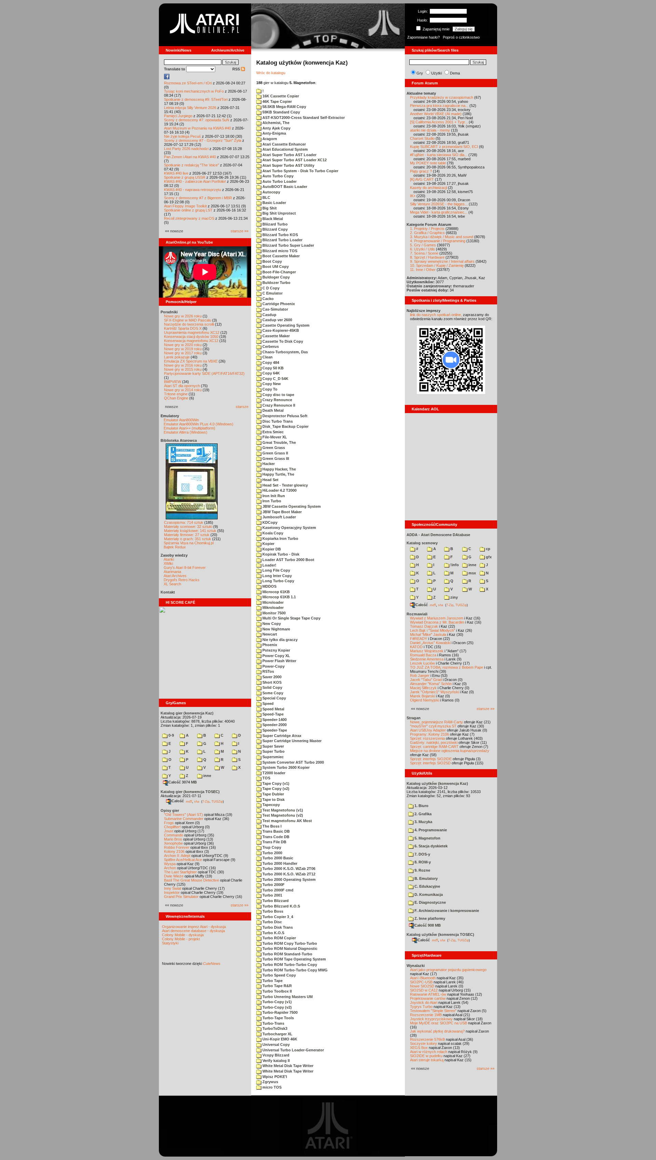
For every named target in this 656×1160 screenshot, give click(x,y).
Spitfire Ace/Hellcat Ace (183, 860)
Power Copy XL (275, 656)
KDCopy (269, 522)
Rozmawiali (417, 614)
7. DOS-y (421, 854)
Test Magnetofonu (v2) (282, 815)
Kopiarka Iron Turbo (279, 538)
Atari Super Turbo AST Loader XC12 (294, 160)
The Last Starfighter (180, 872)
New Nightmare (275, 629)
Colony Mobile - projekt (181, 939)
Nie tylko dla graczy (279, 640)
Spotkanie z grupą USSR (184, 177)
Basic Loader (273, 203)
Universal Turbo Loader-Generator (292, 1050)
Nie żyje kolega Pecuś (182, 136)
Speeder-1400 (274, 720)
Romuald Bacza (423, 655)
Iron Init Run (273, 496)
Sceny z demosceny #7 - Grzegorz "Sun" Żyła (202, 140)
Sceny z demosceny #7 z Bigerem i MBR (198, 198)
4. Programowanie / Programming (437, 241)
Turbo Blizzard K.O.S (280, 906)
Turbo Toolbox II (276, 991)
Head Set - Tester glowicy (284, 485)
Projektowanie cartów (428, 998)
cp (487, 549)
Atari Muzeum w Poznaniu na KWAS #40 (197, 128)
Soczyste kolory (423, 1043)
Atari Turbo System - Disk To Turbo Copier (299, 171)
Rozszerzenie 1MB (426, 1015)
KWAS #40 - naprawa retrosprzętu (192, 190)
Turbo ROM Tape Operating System (293, 959)
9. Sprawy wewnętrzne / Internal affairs (442, 261)
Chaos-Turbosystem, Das (284, 352)
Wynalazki (416, 966)
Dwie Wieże (173, 876)
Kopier (267, 544)
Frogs (169, 823)
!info (454, 565)
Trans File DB (273, 842)
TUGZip (217, 801)
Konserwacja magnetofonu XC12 (191, 341)
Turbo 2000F (273, 885)
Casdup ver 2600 (276, 320)
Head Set (269, 480)
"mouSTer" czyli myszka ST (433, 726)
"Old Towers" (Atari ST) (183, 815)
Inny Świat (172, 888)
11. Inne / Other (423, 270)
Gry (419, 73)
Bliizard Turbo (274, 224)
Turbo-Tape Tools (277, 1018)
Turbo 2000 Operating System (288, 879)
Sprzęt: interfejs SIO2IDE (431, 759)
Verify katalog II (275, 1061)
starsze (242, 407)
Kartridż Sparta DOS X (183, 328)
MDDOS (268, 586)
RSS (236, 69)
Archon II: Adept (177, 856)
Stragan (414, 718)
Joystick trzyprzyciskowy (431, 1019)
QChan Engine (176, 398)
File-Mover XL (274, 437)
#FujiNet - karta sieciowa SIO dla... (438, 155)
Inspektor (172, 892)
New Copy (271, 624)
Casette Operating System (285, 325)
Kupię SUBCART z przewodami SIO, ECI (444, 147)
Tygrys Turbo (421, 1007)
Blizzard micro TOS (279, 251)
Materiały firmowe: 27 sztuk (186, 535)
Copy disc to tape (277, 395)
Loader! (268, 565)
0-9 (170, 735)
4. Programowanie (430, 830)
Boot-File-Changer (278, 272)
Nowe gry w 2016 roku (183, 365)
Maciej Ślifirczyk (423, 688)
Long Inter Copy (276, 576)
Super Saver (272, 746)
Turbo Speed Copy (278, 975)
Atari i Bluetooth (423, 978)
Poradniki (169, 312)
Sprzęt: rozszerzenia (427, 738)
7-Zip (205, 801)
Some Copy (272, 693)
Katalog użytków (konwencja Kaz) (437, 783)
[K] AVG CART (422, 179)
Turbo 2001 (271, 895)
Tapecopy (270, 805)
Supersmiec (272, 757)
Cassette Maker (275, 336)
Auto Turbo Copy (277, 176)
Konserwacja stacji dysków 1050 (191, 337)
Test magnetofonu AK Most (286, 821)
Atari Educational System (284, 149)
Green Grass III (275, 458)
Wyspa (170, 864)
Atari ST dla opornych (182, 386)
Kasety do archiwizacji (428, 188)
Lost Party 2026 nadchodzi (186, 149)
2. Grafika (422, 814)
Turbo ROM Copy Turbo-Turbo (289, 943)
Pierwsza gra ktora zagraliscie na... (439, 106)
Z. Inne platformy (429, 918)
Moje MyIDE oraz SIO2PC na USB (438, 1023)
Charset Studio (422, 138)
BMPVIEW (172, 382)
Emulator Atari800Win (181, 420)
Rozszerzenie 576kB (427, 1039)
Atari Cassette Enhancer (283, 144)
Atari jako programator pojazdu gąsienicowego (448, 970)
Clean (267, 357)
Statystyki (170, 943)
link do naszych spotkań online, (436, 315)
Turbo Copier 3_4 (277, 917)
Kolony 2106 (174, 851)
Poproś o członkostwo (461, 37)
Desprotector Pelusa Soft (284, 416)
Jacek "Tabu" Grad (426, 680)
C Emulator (272, 293)
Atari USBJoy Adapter (428, 730)
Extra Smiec (272, 432)
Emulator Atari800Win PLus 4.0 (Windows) (198, 424)
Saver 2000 (271, 677)
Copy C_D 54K (274, 379)
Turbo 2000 (271, 853)
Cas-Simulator (274, 309)
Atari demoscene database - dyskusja (193, 931)
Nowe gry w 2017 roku (183, 353)
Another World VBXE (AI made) (436, 114)
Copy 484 (270, 362)
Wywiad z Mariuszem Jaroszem (436, 618)
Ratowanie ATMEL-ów (428, 994)
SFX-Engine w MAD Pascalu (187, 320)
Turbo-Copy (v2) (276, 1007)
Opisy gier (170, 810)
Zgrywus (269, 1082)
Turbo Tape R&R (276, 986)
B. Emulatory (425, 878)
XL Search (172, 584)
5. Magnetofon (426, 838)
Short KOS (271, 682)
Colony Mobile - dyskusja (183, 935)
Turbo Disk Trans (277, 927)
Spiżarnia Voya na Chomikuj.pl (189, 543)
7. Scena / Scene (424, 253)
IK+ (412, 196)
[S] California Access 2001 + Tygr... (439, 122)
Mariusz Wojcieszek (426, 651)
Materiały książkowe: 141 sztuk (190, 531)
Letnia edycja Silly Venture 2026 (190, 108)
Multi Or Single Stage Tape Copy (290, 618)
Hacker (268, 464)
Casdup (268, 315)
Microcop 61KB (275, 592)
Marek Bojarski (422, 696)
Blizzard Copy (274, 229)
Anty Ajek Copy (275, 128)
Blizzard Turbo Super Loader (287, 245)
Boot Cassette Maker (280, 256)
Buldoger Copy (275, 277)
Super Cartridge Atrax (281, 736)
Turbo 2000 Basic (277, 858)
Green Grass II (274, 453)
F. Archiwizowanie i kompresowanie (446, 911)
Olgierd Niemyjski (424, 700)
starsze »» (239, 231)
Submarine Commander (183, 819)
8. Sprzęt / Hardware (427, 257)
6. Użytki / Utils (422, 249)
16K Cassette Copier (280, 96)
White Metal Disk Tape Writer (287, 1066)
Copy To (269, 389)
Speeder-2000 (274, 725)
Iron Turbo (271, 501)
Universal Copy (275, 1044)
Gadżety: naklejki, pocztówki (433, 742)
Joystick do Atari (423, 1002)
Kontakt (168, 592)
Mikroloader (272, 607)
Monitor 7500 (273, 613)
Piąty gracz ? (421, 171)
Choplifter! (172, 827)
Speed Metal (272, 709)
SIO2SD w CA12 (424, 990)
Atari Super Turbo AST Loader (288, 155)
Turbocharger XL (276, 1034)
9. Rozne (421, 870)
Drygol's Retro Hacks (182, 580)
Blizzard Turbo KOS (279, 235)
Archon (170, 868)
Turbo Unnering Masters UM (287, 997)
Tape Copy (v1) (275, 783)
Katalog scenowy (422, 543)
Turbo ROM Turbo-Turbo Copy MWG (294, 970)
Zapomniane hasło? (423, 37)
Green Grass (273, 448)
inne (206, 776)
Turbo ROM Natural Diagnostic (289, 948)
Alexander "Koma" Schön (431, 684)
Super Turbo (273, 751)
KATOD (416, 647)
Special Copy (273, 698)
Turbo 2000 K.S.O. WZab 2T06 (288, 868)
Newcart (269, 634)
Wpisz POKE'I (274, 1077)
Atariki (169, 559)
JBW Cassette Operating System (291, 506)
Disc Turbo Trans (277, 421)
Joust (168, 831)
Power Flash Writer (278, 661)
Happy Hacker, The (278, 469)
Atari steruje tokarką (426, 1060)
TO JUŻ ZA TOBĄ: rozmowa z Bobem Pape (446, 667)
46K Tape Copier (276, 101)
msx (471, 573)
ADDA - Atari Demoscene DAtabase (438, 535)
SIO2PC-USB (421, 982)
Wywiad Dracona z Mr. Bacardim (437, 622)
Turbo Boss (272, 911)
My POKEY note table (428, 163)
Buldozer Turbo (275, 283)
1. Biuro (420, 806)
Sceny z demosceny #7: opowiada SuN (196, 120)
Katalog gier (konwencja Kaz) (187, 713)
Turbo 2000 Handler (279, 863)
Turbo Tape (272, 981)
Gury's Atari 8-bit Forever (185, 567)
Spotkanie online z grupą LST (188, 210)
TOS (265, 778)
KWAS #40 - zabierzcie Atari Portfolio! (195, 181)
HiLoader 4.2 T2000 (279, 490)
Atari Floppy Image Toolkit (186, 206)
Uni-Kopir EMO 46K (279, 1039)
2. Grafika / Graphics (427, 233)
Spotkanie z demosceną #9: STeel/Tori (196, 99)
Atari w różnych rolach (428, 1052)
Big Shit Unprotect (278, 213)
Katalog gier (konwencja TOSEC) (190, 792)
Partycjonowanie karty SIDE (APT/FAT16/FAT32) (204, 373)
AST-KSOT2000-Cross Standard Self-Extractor (303, 117)
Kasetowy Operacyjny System (288, 528)
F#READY (418, 639)
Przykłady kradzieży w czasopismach (441, 97)
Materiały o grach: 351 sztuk (187, 539)
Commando (173, 835)
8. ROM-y (422, 862)
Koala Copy (272, 533)
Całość (178, 801)
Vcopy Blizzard (275, 1055)
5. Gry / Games (423, 245)
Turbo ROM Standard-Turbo (286, 954)
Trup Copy (271, 847)
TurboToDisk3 (274, 1028)
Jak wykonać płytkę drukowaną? (437, 1031)
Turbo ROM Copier (278, 938)
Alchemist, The (275, 123)
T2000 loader (273, 773)
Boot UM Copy (275, 266)
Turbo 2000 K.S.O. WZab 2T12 (288, 874)
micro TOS (271, 1087)
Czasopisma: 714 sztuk (183, 522)
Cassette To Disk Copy (282, 341)
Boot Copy (271, 261)
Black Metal (272, 219)
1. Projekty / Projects (427, 229)
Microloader (272, 602)
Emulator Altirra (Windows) (185, 432)
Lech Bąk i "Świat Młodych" (432, 630)
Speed (267, 703)
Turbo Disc (271, 922)
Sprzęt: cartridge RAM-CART (434, 747)
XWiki (168, 563)
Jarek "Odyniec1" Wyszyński (434, 692)
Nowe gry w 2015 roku (183, 369)
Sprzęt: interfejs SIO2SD (430, 763)
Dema (455, 73)
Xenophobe (173, 843)
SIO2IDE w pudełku (426, 1056)
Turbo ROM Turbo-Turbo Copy (289, 965)
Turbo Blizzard (275, 901)
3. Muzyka (422, 822)
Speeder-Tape (274, 730)
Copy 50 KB (272, 368)
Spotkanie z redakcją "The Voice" (191, 165)
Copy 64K (270, 373)
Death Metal (272, 410)
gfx (488, 557)
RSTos (267, 671)
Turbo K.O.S (272, 933)
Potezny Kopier (275, 650)
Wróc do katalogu (270, 73)
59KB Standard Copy (280, 112)
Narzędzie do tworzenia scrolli (189, 324)
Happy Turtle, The (277, 474)
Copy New (271, 384)
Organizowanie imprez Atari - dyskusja (194, 927)
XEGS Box (419, 1048)
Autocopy (270, 192)
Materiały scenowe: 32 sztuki (188, 526)
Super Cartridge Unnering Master (291, 741)
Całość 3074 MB (182, 782)
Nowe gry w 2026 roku (183, 316)
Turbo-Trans (272, 1023)
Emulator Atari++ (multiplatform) (189, 428)
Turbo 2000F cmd (277, 890)
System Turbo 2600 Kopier (285, 767)
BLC (265, 197)
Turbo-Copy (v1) (276, 1002)
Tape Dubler (272, 794)
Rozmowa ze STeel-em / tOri (188, 83)
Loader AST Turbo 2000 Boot (287, 560)
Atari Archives (175, 576)
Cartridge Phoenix (278, 304)
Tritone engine (176, 394)
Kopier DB (271, 549)
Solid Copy (271, 687)
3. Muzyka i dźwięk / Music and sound (441, 237)
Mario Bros (173, 839)
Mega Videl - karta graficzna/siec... (438, 212)
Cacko (267, 299)
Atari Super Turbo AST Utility (287, 165)
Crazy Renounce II (278, 405)
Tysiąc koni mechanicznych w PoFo (194, 91)
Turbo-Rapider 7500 (279, 1012)
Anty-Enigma (273, 133)
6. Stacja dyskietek (430, 846)
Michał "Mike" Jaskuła (428, 634)
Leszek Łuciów (422, 663)
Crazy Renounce (276, 400)
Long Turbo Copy (277, 581)
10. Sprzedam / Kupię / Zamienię (437, 265)
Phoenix (269, 645)
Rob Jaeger (419, 675)
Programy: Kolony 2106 (429, 734)
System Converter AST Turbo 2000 (292, 762)
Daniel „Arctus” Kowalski (430, 643)
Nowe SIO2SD (422, 986)
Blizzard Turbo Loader (281, 240)
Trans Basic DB (275, 831)
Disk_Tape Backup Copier (285, 426)
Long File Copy (275, 570)
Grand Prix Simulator (181, 897)
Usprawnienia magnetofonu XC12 (191, 332)
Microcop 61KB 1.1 (278, 597)
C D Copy (270, 288)
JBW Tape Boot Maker (281, 512)
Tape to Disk (273, 799)
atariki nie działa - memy (430, 130)
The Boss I (271, 826)
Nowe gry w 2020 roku (183, 345)
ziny (453, 597)
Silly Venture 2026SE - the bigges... (439, 204)
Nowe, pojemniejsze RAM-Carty (436, 722)
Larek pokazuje (177, 357)
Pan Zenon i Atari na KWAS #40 (190, 157)
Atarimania (172, 572)
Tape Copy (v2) (275, 789)
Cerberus (270, 346)
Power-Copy (273, 666)
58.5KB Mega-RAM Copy (283, 107)
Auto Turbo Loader (279, 181)
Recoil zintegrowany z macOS (189, 218)
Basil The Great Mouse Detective (191, 880)
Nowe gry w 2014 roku (183, 390)
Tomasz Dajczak (424, 626)
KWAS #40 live (176, 173)
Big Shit (269, 208)
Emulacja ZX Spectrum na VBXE (191, 361)
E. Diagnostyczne (429, 902)
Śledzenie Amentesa (426, 659)
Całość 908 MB (427, 925)
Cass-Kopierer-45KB (280, 330)
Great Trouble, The (278, 442)
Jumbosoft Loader (278, 517)
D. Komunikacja (428, 894)
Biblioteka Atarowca (179, 440)
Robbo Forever (176, 847)
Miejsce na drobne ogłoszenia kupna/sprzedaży (449, 751)
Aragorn (269, 139)
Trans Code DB (275, 837)
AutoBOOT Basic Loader (284, 187)
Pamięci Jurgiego (178, 116)
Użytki (436, 73)
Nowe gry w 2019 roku (183, 349)
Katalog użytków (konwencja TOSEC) (440, 934)
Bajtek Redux (175, 547)
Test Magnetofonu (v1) (282, 810)
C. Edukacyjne (426, 886)
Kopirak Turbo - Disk (280, 554)
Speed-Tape (272, 714)
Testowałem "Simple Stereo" (433, 1011)
